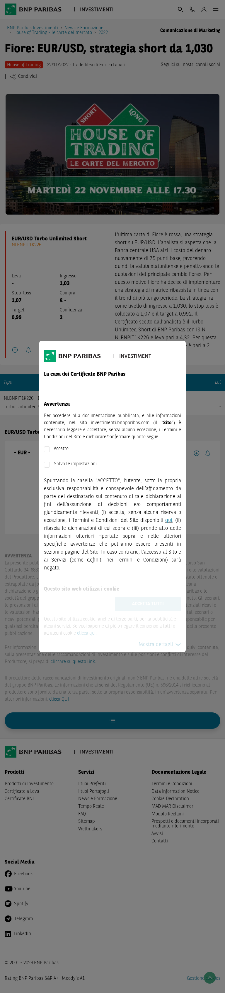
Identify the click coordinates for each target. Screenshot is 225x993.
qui (168, 520)
